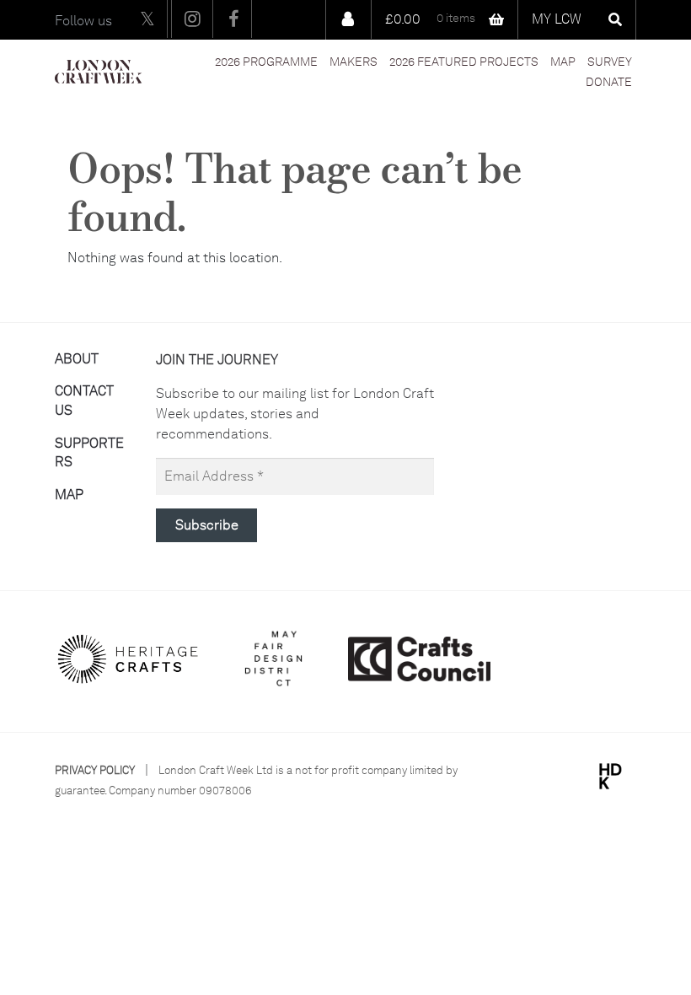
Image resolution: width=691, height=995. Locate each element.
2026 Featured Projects (463, 61)
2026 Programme (266, 61)
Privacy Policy (95, 770)
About (77, 359)
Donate (609, 81)
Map (563, 61)
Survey (609, 61)
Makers (353, 61)
